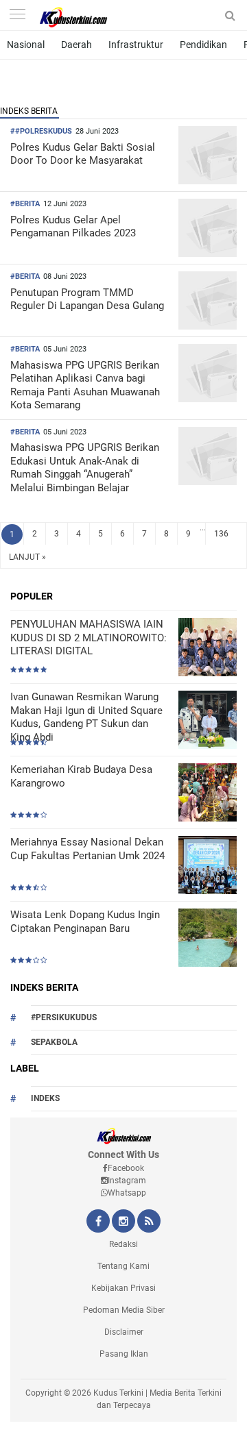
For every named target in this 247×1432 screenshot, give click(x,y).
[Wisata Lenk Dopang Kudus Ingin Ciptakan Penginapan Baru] (207, 939)
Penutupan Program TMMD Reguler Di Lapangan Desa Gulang (87, 299)
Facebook (126, 1168)
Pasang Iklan (123, 1354)
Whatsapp (127, 1193)
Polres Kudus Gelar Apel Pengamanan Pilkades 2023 (73, 227)
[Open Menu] (17, 15)
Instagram (127, 1180)
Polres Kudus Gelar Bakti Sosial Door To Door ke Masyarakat (82, 154)
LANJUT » (27, 557)
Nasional (26, 44)
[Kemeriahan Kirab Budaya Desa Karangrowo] (207, 793)
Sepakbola (54, 1042)
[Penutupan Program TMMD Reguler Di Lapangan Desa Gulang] (207, 325)
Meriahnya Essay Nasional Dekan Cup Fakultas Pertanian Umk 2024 (87, 849)
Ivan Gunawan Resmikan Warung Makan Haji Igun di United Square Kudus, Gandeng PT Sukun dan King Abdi (86, 717)
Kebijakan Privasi (123, 1288)
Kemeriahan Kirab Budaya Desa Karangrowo (81, 776)
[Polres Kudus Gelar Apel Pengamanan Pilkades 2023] (207, 253)
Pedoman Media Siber (124, 1310)
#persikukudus (64, 1017)
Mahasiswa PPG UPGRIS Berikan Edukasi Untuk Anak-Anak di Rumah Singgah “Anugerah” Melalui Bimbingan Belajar (84, 467)
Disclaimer (123, 1332)
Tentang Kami (123, 1266)
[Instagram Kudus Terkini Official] (123, 1222)
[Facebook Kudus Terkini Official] (98, 1222)
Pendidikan (203, 44)
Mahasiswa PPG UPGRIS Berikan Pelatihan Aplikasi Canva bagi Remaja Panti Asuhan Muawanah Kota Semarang (85, 385)
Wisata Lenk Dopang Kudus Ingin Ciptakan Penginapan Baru (85, 922)
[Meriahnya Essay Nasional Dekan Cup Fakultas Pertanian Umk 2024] (207, 866)
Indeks (45, 1098)
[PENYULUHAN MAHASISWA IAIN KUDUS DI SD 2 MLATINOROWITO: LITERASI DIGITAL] (207, 648)
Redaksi (123, 1244)
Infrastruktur (135, 44)
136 (221, 534)
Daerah (76, 44)
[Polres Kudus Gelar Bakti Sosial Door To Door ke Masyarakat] (207, 180)
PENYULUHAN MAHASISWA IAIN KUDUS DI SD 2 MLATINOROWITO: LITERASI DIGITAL (88, 637)
